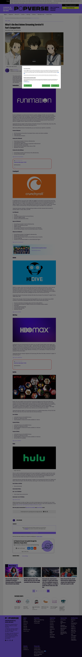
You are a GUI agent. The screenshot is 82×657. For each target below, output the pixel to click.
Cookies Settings (28, 85)
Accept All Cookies (55, 85)
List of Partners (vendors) (26, 81)
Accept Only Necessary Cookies (46, 85)
